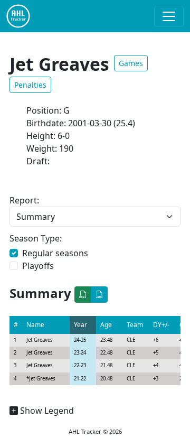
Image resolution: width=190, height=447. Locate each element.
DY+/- (161, 324)
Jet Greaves (39, 340)
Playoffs (38, 266)
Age (106, 324)
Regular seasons (55, 253)
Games (131, 63)
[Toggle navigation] (169, 16)
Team (135, 324)
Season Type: (36, 238)
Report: (24, 200)
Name (35, 324)
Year (80, 324)
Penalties (30, 85)
